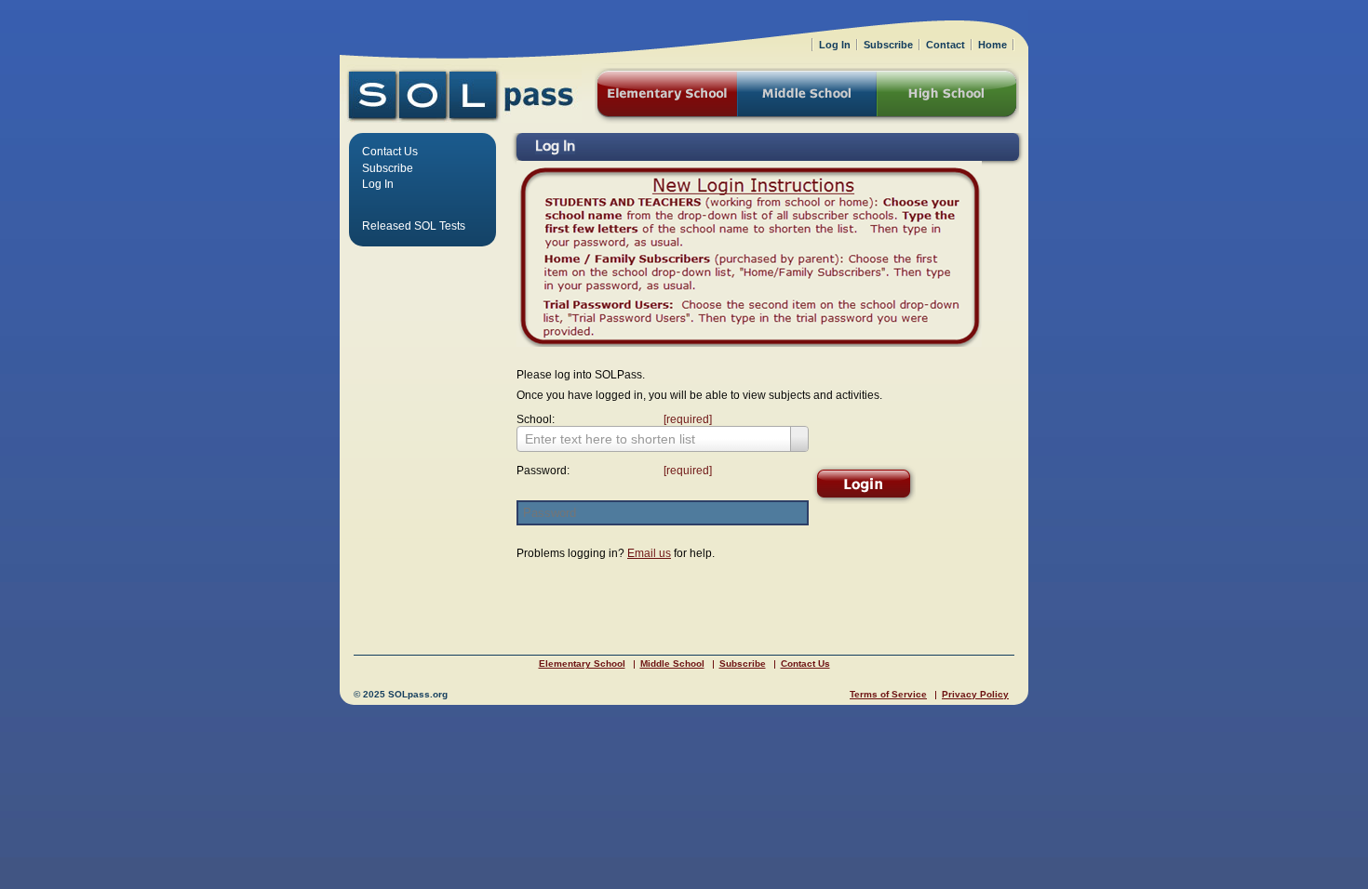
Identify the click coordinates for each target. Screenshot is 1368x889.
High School (948, 96)
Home (992, 44)
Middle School (672, 663)
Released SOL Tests (413, 225)
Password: (609, 470)
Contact (945, 44)
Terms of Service (888, 694)
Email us (649, 553)
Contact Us (390, 151)
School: (609, 419)
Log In (378, 184)
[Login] (863, 485)
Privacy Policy (975, 694)
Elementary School (582, 663)
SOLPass (461, 95)
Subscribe (387, 168)
